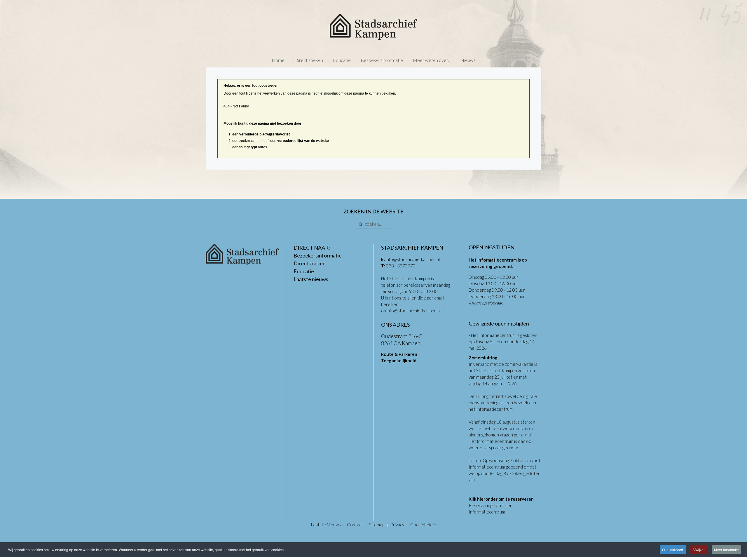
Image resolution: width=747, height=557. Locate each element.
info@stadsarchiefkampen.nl (413, 259)
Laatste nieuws (311, 279)
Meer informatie (726, 549)
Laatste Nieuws (326, 524)
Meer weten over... (432, 60)
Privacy (397, 524)
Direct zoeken (308, 60)
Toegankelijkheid (398, 360)
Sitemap (376, 524)
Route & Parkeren (399, 354)
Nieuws (468, 60)
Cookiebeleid (423, 524)
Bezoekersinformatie (382, 60)
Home (278, 60)
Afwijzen (699, 549)
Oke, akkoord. (673, 549)
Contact (355, 524)
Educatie (342, 60)
